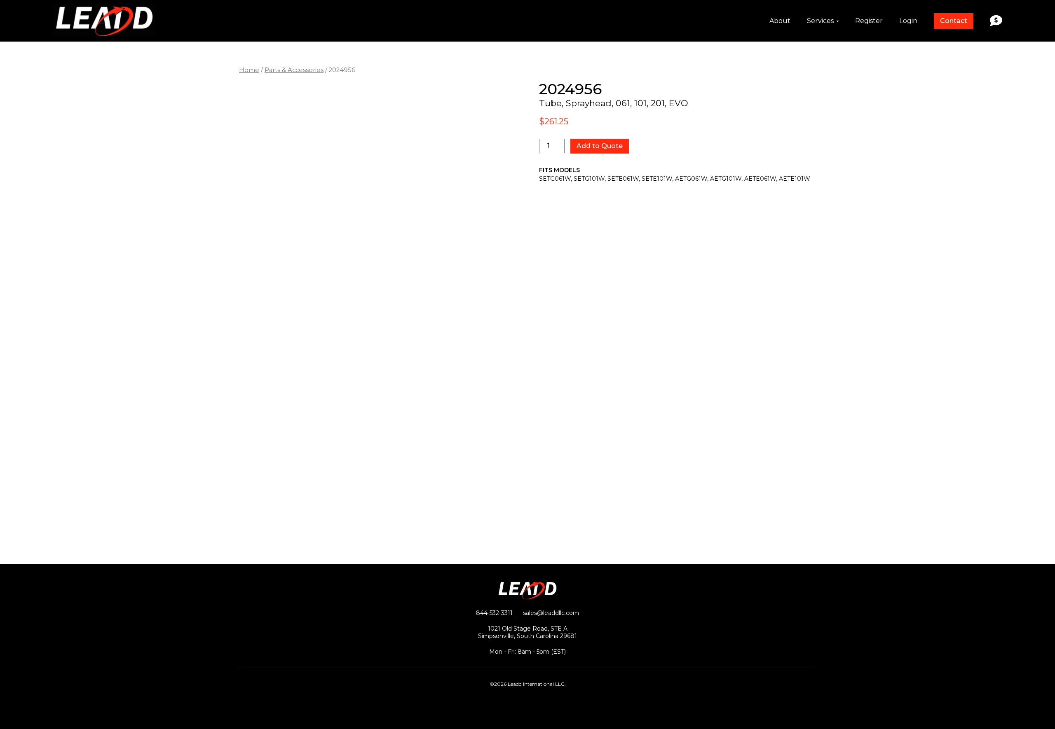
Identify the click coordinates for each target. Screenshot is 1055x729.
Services (820, 21)
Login (908, 21)
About (779, 21)
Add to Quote (600, 146)
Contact (953, 21)
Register (869, 21)
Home (249, 70)
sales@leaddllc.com (551, 613)
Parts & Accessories (294, 70)
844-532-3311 (494, 613)
